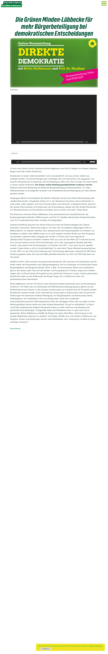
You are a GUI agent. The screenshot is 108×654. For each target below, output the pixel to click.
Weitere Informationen (96, 646)
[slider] (93, 162)
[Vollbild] (94, 142)
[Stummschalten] (91, 142)
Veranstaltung (15, 328)
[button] (54, 119)
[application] (54, 119)
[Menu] (104, 3)
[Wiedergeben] (14, 142)
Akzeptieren (46, 649)
